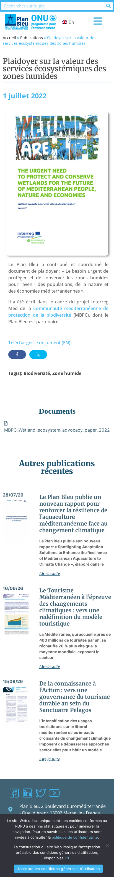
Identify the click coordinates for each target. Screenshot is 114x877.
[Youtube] (54, 793)
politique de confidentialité (75, 837)
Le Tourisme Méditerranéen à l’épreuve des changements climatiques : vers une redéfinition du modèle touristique (75, 607)
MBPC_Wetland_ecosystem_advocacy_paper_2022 (57, 430)
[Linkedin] (27, 793)
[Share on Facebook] (17, 354)
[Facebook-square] (14, 793)
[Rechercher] (108, 6)
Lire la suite (49, 573)
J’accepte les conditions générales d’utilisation (58, 869)
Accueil (9, 37)
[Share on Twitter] (38, 354)
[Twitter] (40, 793)
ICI (67, 858)
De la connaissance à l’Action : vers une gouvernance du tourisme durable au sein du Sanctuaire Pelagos (74, 696)
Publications (31, 37)
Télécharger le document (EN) (39, 343)
